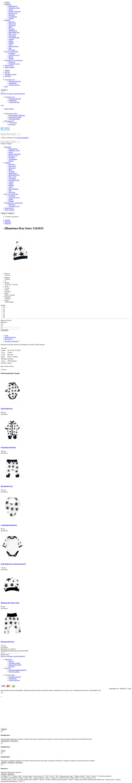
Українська (21, 115)
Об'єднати (11, 762)
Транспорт (12, 25)
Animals (11, 39)
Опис (6, 335)
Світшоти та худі (14, 55)
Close (3, 751)
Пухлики (11, 29)
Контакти (8, 76)
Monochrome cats (14, 32)
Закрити (4, 729)
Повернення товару (15, 665)
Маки (10, 27)
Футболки (12, 53)
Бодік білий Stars (7, 408)
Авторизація (13, 123)
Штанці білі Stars (7, 486)
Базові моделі (13, 6)
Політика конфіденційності (17, 670)
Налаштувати (5, 741)
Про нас (7, 72)
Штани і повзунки (15, 11)
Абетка (11, 41)
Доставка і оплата (10, 74)
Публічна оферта (14, 672)
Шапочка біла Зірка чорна (10, 603)
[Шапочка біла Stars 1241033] (20, 270)
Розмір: (3, 305)
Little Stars (12, 22)
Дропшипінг (13, 83)
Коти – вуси (12, 34)
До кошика (5, 330)
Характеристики (10, 337)
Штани (11, 57)
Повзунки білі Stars (7, 641)
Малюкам (8, 4)
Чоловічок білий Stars (8, 447)
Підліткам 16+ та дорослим (14, 60)
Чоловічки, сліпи (14, 8)
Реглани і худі (13, 13)
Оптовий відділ (10, 79)
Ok (99, 690)
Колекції (7, 20)
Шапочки (12, 15)
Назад (7, 2)
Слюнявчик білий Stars (9, 525)
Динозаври (12, 36)
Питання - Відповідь (12, 341)
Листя (10, 44)
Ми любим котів (14, 37)
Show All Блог (9, 109)
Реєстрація (12, 124)
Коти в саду (12, 23)
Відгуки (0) (8, 339)
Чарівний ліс (13, 30)
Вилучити (11, 774)
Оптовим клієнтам (15, 81)
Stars (10, 48)
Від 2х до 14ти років (11, 51)
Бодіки (11, 9)
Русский (18, 117)
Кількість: (4, 322)
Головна (7, 220)
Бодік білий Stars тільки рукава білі (13, 564)
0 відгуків (7, 275)
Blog (6, 86)
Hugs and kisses (13, 46)
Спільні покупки (14, 85)
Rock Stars (12, 50)
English (17, 119)
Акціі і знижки (9, 67)
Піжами (11, 18)
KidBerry (11, 43)
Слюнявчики (13, 16)
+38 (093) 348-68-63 (22, 138)
